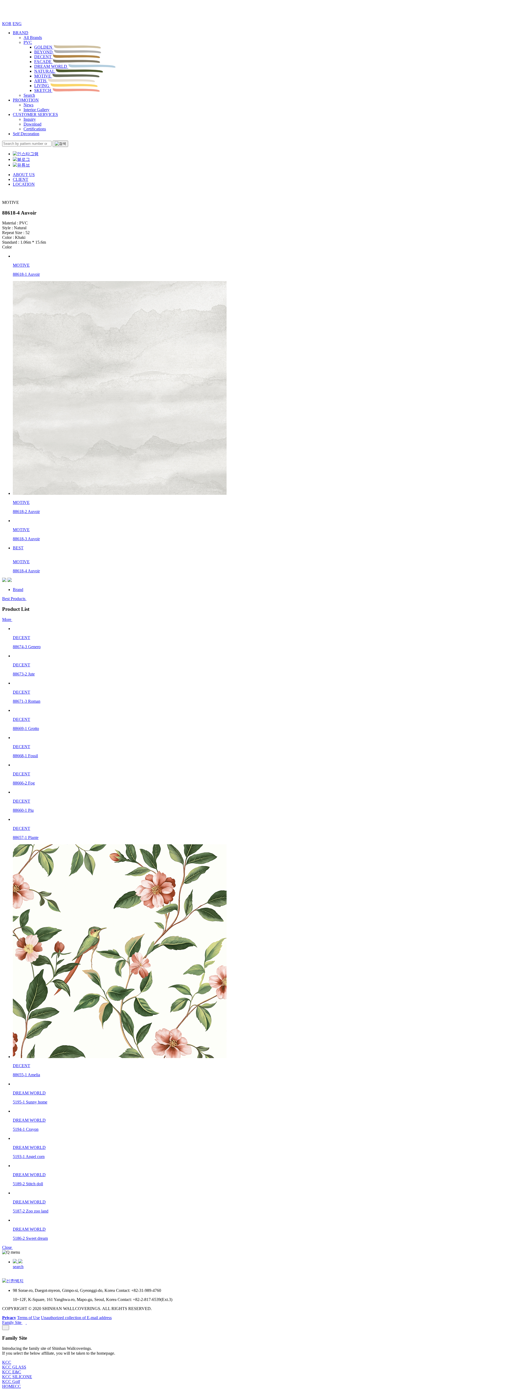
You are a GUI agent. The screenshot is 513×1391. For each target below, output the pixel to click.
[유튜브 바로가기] (21, 165)
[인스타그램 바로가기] (25, 153)
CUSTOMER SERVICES (35, 114)
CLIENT (20, 179)
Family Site (12, 1322)
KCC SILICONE (17, 1376)
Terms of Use (28, 1317)
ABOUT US (24, 174)
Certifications (35, 129)
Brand (18, 589)
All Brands (33, 37)
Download (32, 124)
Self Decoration (26, 133)
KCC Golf (11, 1381)
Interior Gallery (36, 109)
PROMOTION (26, 100)
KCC (6, 1362)
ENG (17, 23)
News (28, 105)
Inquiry (30, 119)
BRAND (20, 32)
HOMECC (11, 1386)
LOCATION (24, 184)
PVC (28, 42)
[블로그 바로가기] (21, 159)
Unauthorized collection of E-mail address (76, 1317)
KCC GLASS (14, 1367)
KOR (6, 23)
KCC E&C (11, 1372)
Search (29, 95)
